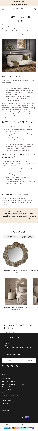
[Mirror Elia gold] (16, 254)
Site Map (5, 392)
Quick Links (6, 410)
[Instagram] (12, 366)
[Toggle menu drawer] (3, 9)
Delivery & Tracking (8, 387)
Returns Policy (6, 379)
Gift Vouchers (6, 401)
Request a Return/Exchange (11, 395)
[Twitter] (3, 366)
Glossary (5, 403)
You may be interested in (27, 237)
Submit (30, 360)
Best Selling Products (10, 237)
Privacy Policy (6, 390)
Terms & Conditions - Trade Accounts (14, 384)
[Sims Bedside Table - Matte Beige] (16, 291)
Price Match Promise (9, 398)
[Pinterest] (8, 366)
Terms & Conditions (8, 381)
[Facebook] (17, 366)
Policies (4, 374)
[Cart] (35, 9)
